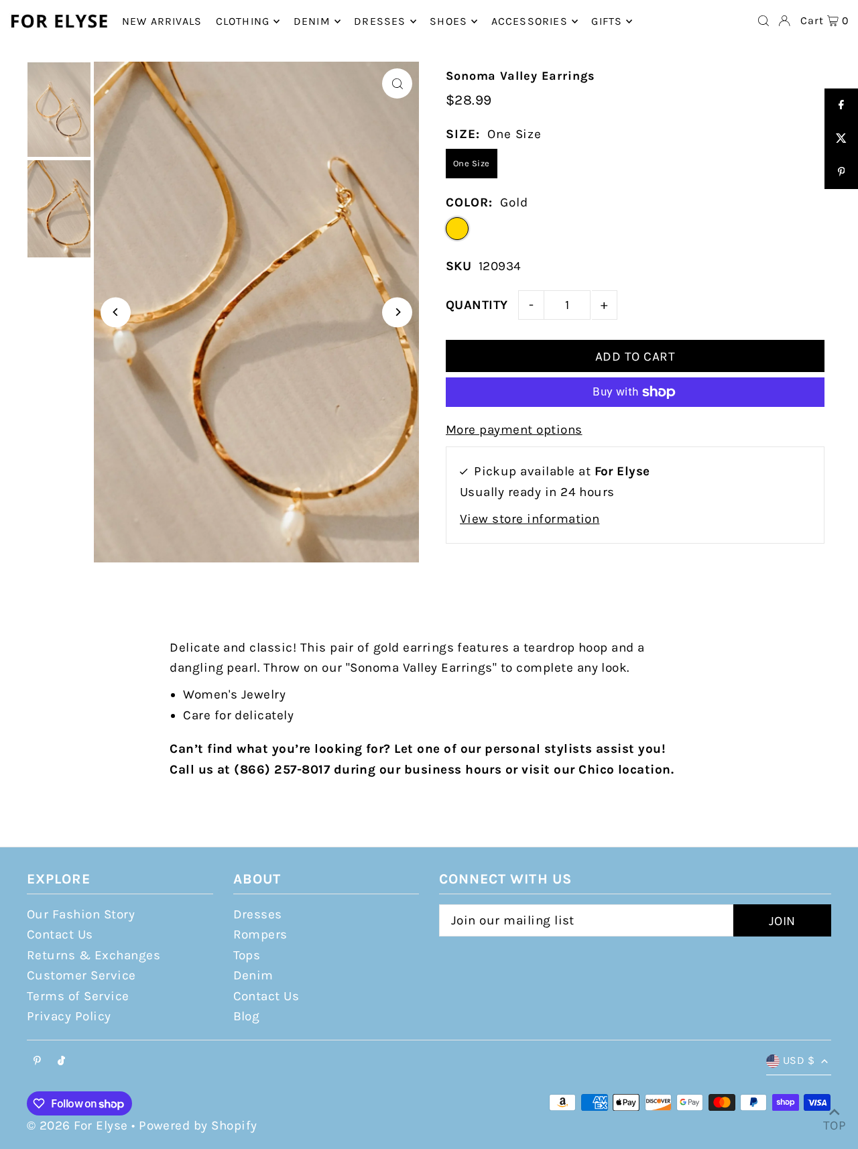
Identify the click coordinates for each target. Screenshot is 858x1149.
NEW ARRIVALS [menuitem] (162, 21)
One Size (471, 163)
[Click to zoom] (397, 83)
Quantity (477, 305)
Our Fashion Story (81, 914)
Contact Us (60, 934)
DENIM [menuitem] (312, 21)
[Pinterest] (37, 1061)
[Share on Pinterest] (841, 172)
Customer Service (81, 975)
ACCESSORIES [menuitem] (529, 21)
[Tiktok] (61, 1061)
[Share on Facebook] (841, 105)
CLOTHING (243, 21)
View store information (529, 518)
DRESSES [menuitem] (380, 21)
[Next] (397, 312)
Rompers (260, 934)
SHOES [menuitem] (448, 21)
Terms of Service (78, 996)
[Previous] (116, 312)
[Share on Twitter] (841, 139)
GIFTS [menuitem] (606, 21)
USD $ (798, 1060)
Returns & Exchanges (93, 955)
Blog (246, 1016)
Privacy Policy (69, 1016)
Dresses (257, 914)
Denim (253, 975)
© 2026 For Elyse (77, 1125)
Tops (247, 955)
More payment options (514, 429)
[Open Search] (763, 20)
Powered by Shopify (198, 1125)
